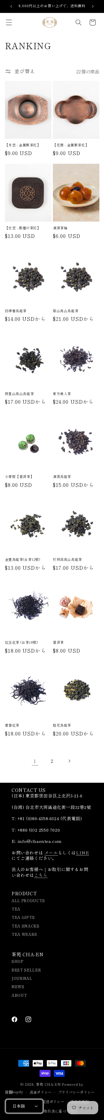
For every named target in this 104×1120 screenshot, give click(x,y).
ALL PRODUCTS (28, 900)
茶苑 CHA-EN (48, 1084)
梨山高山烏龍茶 (65, 310)
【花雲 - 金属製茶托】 (71, 145)
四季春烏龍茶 (16, 310)
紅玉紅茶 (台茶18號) (21, 642)
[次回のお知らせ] (93, 6)
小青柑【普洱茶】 (19, 476)
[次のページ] (69, 761)
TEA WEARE (24, 934)
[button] (9, 22)
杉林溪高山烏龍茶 (67, 559)
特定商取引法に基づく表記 (55, 1110)
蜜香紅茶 (12, 725)
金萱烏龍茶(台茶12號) (22, 559)
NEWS (18, 986)
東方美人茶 (62, 393)
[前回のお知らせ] (11, 6)
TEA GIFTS (23, 917)
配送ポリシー (53, 1101)
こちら (41, 875)
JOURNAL (22, 978)
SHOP (17, 961)
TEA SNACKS (26, 926)
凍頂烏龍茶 (62, 476)
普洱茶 (58, 642)
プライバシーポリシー (76, 1091)
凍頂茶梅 (60, 228)
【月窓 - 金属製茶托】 (23, 145)
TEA (16, 909)
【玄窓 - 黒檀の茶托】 (23, 228)
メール (51, 852)
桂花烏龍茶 (62, 725)
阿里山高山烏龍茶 (19, 393)
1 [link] (35, 760)
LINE (82, 852)
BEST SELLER (26, 970)
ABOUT (19, 995)
